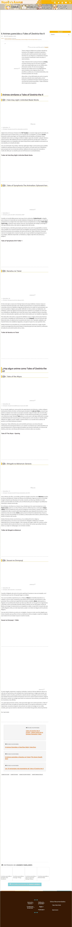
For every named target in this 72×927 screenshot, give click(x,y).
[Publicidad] (44, 909)
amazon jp (16, 68)
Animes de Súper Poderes (24, 774)
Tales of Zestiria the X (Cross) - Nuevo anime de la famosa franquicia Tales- (34, 732)
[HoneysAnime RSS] (70, 2)
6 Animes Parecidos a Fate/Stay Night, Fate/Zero (20, 747)
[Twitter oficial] (58, 2)
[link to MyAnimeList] (50, 911)
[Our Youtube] (65, 3)
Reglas (41, 906)
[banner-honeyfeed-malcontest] (60, 82)
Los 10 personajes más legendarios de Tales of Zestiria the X (24, 768)
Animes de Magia (14, 774)
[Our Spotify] (62, 2)
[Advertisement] (36, 20)
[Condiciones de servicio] (33, 907)
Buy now (33, 124)
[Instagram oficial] (55, 2)
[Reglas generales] (43, 906)
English (46, 47)
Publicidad (41, 909)
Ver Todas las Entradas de (25, 884)
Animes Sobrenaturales (37, 774)
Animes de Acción (5, 774)
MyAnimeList (55, 910)
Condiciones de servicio (30, 907)
